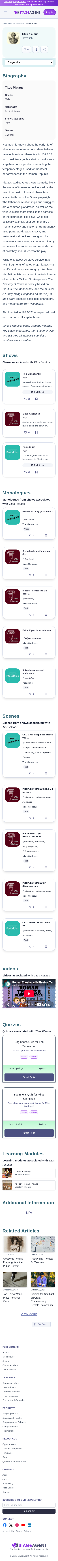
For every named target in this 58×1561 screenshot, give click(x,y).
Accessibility (8, 1531)
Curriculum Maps (10, 1383)
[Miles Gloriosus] (12, 423)
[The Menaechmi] (12, 387)
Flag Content (43, 1324)
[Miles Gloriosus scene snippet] (12, 803)
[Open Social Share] (44, 49)
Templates (7, 1453)
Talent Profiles (9, 1369)
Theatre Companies (12, 1448)
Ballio (48, 930)
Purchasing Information (13, 1400)
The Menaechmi (30, 524)
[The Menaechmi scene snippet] (12, 754)
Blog (4, 1457)
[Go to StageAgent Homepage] (29, 1545)
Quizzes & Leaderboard (14, 1461)
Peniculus (28, 519)
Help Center (8, 1487)
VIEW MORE (29, 1314)
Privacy (27, 1531)
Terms (19, 1531)
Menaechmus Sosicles (35, 742)
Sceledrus (28, 598)
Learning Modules (11, 1391)
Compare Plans (10, 1426)
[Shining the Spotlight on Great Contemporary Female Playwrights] (43, 1280)
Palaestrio (28, 797)
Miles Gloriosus (29, 564)
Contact (6, 1492)
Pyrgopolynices (29, 846)
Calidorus (39, 930)
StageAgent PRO (10, 1413)
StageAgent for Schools (14, 1422)
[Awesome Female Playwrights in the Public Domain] (15, 1244)
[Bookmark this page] (35, 49)
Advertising (7, 1483)
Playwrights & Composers (13, 23)
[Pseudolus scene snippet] (12, 934)
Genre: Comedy (22, 1171)
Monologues (8, 1356)
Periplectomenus (32, 638)
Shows (5, 1352)
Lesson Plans (9, 1387)
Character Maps (10, 1365)
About (5, 1475)
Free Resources (10, 1396)
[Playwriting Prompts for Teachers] (43, 1244)
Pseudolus (29, 678)
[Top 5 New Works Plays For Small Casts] (15, 1280)
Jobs (4, 1479)
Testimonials (8, 1431)
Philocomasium (29, 851)
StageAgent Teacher (12, 1418)
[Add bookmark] (36, 399)
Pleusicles (28, 559)
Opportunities (9, 1444)
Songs (5, 1361)
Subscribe (29, 1511)
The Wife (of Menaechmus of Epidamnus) (36, 747)
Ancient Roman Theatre (26, 1184)
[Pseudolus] (12, 460)
